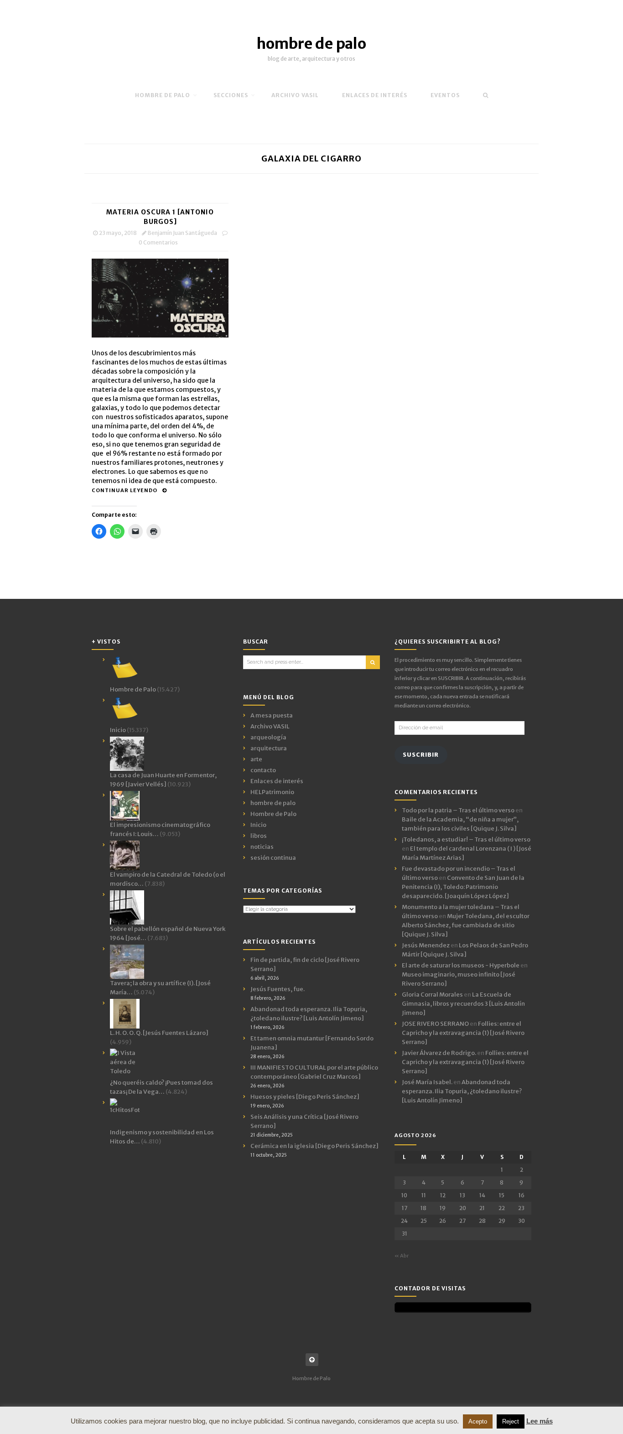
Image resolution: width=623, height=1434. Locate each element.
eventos (445, 95)
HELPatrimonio (272, 792)
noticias (262, 847)
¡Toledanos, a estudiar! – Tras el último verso (466, 839)
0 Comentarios (158, 242)
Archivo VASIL (270, 726)
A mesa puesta (271, 715)
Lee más (539, 1421)
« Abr (402, 1255)
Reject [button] (510, 1421)
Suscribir (421, 754)
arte (256, 759)
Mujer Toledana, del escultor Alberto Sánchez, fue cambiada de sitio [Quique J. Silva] (466, 925)
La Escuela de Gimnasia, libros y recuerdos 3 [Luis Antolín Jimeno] (463, 1004)
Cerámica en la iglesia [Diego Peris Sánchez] (314, 1146)
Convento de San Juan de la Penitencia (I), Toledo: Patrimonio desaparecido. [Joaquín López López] (463, 887)
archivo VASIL (295, 95)
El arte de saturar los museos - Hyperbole (460, 965)
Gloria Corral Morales (432, 994)
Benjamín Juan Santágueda (182, 232)
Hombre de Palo (162, 95)
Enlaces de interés (374, 95)
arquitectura (268, 748)
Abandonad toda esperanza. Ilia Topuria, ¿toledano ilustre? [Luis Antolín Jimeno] (462, 1091)
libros (258, 836)
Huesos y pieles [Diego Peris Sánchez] (304, 1097)
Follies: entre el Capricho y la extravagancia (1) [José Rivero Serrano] (463, 1033)
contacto (263, 770)
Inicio (258, 825)
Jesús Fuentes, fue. (277, 989)
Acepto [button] (477, 1421)
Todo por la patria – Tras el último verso (458, 810)
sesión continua (273, 858)
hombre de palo (311, 43)
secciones (230, 95)
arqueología (268, 737)
